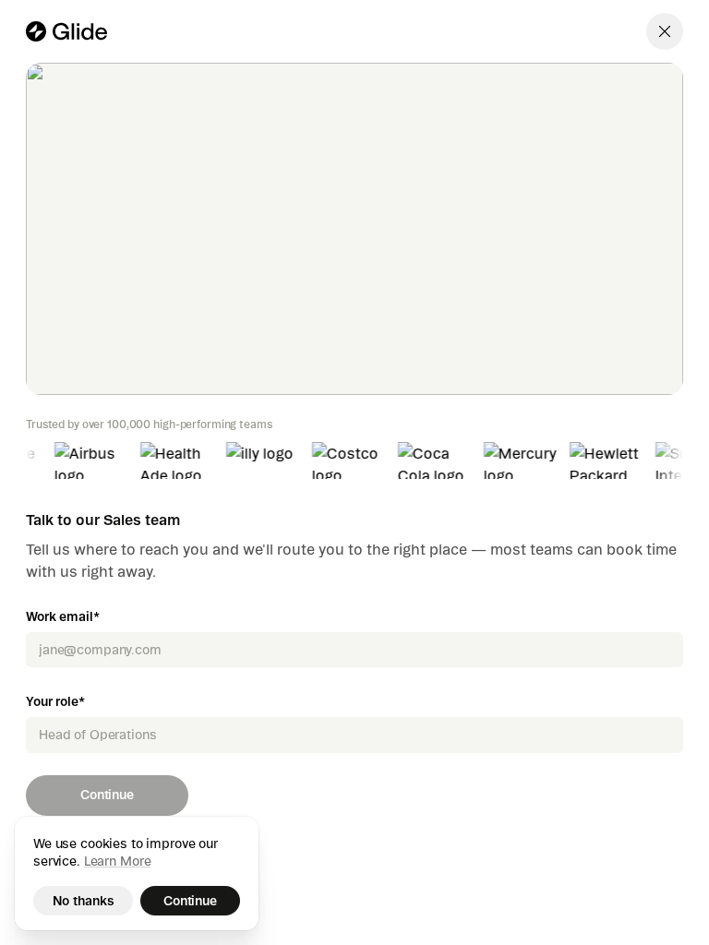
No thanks (83, 900)
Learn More (117, 861)
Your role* (55, 701)
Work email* (62, 616)
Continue (107, 794)
